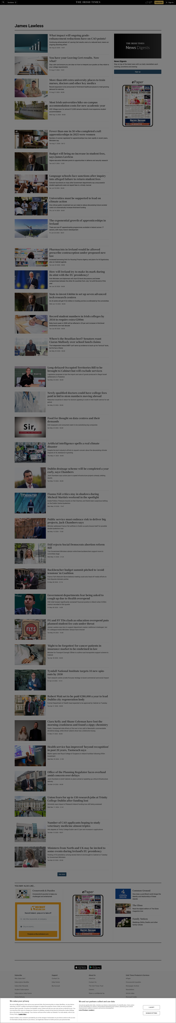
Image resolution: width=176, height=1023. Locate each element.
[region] (88, 1010)
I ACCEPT (151, 1007)
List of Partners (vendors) (86, 1010)
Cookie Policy (22, 1014)
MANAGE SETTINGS (151, 1013)
